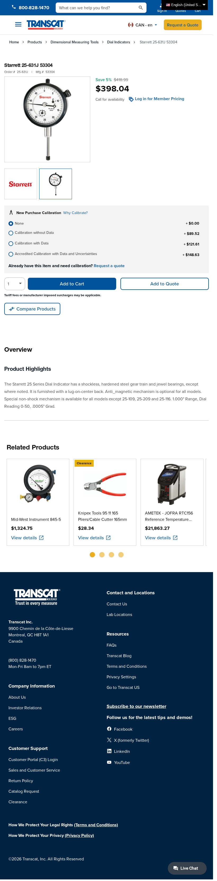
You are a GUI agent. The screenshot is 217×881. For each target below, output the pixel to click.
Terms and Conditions (127, 666)
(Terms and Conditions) (96, 825)
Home (14, 42)
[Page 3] (111, 554)
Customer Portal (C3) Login (33, 759)
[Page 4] (121, 554)
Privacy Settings (121, 677)
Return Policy (20, 780)
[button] (142, 24)
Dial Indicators (118, 42)
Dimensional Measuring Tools (75, 42)
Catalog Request (23, 791)
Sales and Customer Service (34, 770)
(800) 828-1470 (22, 660)
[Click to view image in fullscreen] (47, 119)
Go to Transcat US (123, 687)
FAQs (111, 645)
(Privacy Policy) (79, 835)
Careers (15, 729)
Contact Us (117, 604)
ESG (12, 718)
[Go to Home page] (46, 25)
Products (35, 42)
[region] (107, 510)
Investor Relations (25, 708)
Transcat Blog (119, 656)
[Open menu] (18, 24)
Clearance (17, 802)
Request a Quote (182, 25)
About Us (17, 697)
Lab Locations (119, 614)
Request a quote (109, 266)
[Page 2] (102, 554)
